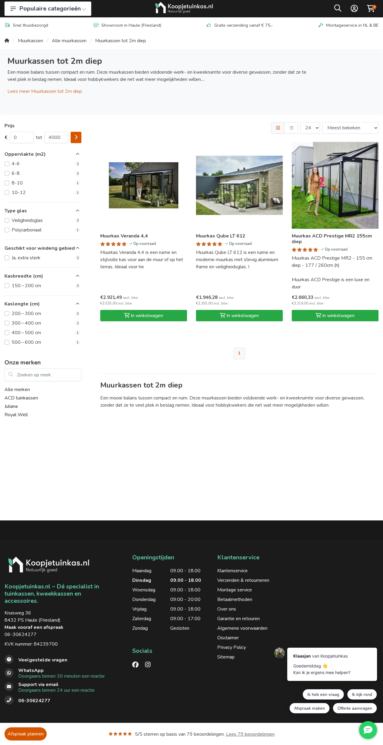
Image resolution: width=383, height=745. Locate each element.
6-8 (45, 173)
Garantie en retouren (238, 618)
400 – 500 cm (45, 332)
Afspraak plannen (25, 734)
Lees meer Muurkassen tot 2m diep (44, 91)
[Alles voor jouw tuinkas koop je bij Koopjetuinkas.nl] (184, 8)
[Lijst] (291, 128)
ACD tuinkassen (21, 398)
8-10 (45, 183)
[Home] (6, 40)
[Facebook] (137, 665)
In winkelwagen (147, 315)
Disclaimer (228, 638)
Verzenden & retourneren (243, 580)
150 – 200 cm (45, 285)
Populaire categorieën (50, 8)
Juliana (11, 406)
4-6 (45, 163)
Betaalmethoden (234, 599)
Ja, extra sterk (45, 258)
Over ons (226, 609)
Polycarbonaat (45, 230)
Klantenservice (232, 570)
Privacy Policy (231, 647)
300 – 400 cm (45, 323)
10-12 (45, 192)
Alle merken (17, 389)
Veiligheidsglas (45, 220)
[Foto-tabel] (278, 128)
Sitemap (226, 657)
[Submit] (76, 137)
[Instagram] (150, 665)
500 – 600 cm (45, 342)
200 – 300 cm (45, 313)
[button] (337, 9)
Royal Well (16, 414)
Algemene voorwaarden (242, 628)
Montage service (234, 590)
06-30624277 (20, 634)
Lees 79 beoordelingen (250, 734)
